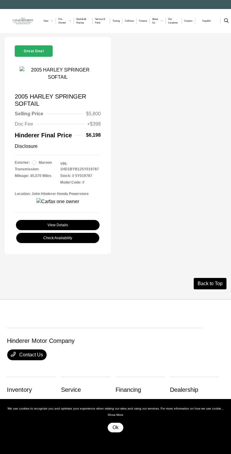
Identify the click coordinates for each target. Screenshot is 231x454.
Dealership (184, 389)
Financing (128, 389)
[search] (226, 21)
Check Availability (57, 238)
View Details (58, 225)
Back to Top (210, 283)
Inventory (19, 389)
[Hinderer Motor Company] (23, 20)
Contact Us (30, 354)
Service (71, 389)
